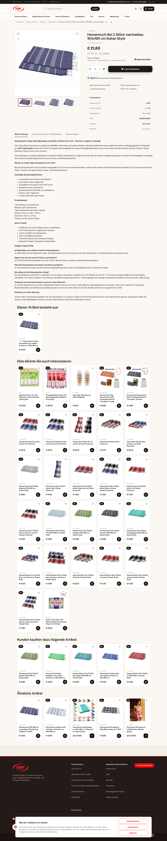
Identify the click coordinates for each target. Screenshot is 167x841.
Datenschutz (111, 769)
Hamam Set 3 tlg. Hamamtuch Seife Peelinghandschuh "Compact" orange (107, 398)
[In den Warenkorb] (16, 28)
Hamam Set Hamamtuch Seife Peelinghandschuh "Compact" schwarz (136, 397)
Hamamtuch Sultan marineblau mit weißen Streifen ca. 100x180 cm (28, 343)
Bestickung (17, 2)
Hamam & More (21, 16)
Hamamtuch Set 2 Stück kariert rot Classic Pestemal (136, 488)
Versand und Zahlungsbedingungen (85, 786)
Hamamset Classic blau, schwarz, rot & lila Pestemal (136, 444)
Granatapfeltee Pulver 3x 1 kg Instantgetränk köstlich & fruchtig (56, 397)
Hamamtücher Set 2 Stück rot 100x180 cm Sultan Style (137, 675)
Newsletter (75, 797)
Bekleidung (114, 16)
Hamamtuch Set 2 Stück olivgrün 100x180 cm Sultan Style (82, 533)
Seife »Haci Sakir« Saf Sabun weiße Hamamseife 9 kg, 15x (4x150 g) (56, 622)
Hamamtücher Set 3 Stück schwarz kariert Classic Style (137, 577)
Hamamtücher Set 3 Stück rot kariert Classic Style (110, 576)
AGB (107, 774)
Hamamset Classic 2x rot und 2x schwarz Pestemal (83, 443)
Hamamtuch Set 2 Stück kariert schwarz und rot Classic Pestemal (28, 533)
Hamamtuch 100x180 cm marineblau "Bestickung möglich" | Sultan (29, 729)
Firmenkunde (54, 2)
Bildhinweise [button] (76, 810)
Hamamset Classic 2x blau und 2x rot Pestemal (29, 443)
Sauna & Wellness (62, 16)
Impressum (110, 786)
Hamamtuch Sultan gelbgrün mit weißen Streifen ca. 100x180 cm (55, 675)
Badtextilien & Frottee (41, 16)
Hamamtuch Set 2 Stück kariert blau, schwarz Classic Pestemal (109, 488)
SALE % (44, 2)
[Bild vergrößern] (77, 33)
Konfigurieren (133, 827)
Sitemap (109, 780)
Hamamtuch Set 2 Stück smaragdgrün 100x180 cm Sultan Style (137, 533)
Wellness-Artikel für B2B (80, 774)
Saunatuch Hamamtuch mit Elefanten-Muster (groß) (136, 729)
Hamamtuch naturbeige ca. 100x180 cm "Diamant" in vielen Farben (83, 729)
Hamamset (146, 124)
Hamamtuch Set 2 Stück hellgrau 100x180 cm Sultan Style (28, 488)
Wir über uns (76, 769)
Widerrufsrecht (112, 797)
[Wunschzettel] (140, 8)
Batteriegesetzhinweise (115, 792)
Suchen (95, 9)
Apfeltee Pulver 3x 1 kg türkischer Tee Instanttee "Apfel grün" (29, 397)
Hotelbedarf (79, 16)
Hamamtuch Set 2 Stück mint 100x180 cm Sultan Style (55, 533)
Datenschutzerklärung (48, 832)
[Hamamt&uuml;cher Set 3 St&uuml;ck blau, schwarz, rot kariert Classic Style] (56, 557)
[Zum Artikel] (92, 735)
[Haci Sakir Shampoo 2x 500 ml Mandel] (83, 377)
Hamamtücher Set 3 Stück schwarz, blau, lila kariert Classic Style (29, 622)
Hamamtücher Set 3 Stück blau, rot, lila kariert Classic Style (29, 577)
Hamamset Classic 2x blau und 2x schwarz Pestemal (56, 443)
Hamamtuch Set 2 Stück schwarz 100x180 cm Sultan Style (109, 533)
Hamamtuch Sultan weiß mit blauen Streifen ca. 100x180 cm (55, 729)
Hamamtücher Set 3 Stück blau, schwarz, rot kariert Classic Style (56, 577)
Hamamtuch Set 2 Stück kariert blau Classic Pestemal (55, 488)
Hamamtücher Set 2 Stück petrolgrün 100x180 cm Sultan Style (83, 675)
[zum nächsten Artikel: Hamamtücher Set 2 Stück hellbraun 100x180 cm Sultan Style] (106, 22)
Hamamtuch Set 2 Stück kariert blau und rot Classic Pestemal (83, 488)
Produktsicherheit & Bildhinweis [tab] (47, 134)
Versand (106, 53)
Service (101, 16)
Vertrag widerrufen (144, 765)
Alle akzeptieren (133, 821)
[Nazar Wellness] (18, 9)
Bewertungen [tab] (72, 134)
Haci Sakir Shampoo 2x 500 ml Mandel (82, 396)
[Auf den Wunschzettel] (18, 39)
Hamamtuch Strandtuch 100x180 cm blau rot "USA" (110, 728)
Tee (91, 16)
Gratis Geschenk (77, 792)
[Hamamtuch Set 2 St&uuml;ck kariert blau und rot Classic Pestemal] (83, 468)
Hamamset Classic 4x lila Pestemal (109, 443)
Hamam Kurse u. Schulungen (82, 780)
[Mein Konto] (135, 8)
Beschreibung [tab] (21, 134)
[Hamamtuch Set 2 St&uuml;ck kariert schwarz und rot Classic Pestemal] (29, 513)
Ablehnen (133, 833)
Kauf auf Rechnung (32, 2)
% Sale (126, 16)
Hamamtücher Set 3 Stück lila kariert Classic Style (83, 576)
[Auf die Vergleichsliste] (18, 33)
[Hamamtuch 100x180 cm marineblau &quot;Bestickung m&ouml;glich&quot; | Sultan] (29, 709)
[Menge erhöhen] (104, 69)
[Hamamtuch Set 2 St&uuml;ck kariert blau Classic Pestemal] (56, 468)
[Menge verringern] (90, 69)
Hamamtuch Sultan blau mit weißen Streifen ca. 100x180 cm (109, 675)
